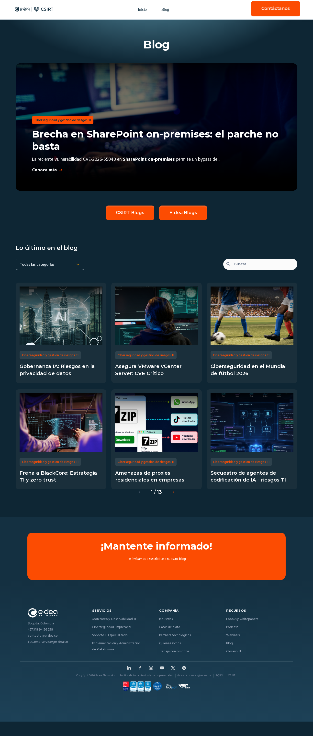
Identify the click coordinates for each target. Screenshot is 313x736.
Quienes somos (170, 643)
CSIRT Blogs (130, 212)
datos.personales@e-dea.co (194, 676)
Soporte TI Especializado (110, 635)
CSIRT (231, 676)
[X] (173, 668)
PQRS (219, 676)
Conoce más (44, 170)
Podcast (232, 627)
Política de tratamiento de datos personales (146, 676)
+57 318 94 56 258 (40, 630)
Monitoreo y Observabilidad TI (114, 619)
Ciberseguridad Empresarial (111, 627)
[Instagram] (151, 668)
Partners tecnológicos (175, 635)
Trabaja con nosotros (174, 651)
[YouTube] (162, 668)
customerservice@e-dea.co (48, 642)
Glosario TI (233, 651)
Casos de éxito (169, 627)
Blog (165, 9)
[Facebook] (140, 668)
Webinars (233, 635)
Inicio (142, 9)
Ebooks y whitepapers (242, 619)
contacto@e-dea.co (43, 636)
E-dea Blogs (183, 212)
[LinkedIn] (129, 668)
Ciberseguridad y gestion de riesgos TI (62, 120)
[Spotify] (184, 668)
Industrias (166, 619)
